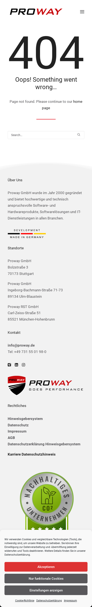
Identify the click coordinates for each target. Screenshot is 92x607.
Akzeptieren (46, 567)
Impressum (70, 600)
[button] (82, 11)
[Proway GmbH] (35, 11)
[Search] (46, 135)
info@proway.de (21, 345)
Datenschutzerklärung (17, 554)
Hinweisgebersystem (25, 419)
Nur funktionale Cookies (46, 579)
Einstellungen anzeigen (46, 590)
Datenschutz (18, 425)
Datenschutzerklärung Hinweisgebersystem (44, 444)
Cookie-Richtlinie (24, 600)
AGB (11, 438)
